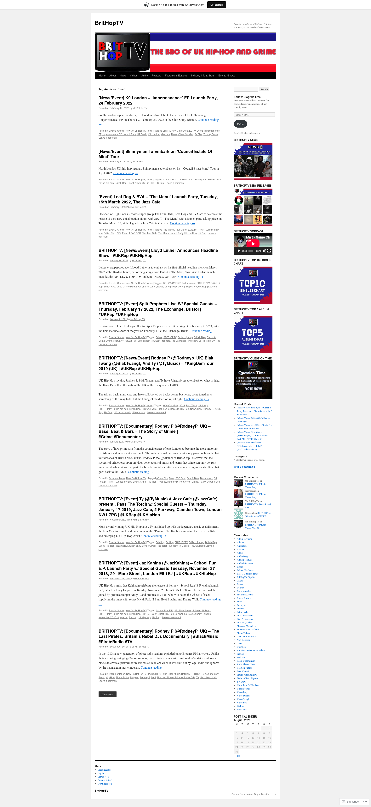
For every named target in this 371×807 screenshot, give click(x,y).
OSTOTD (241, 646)
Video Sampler (244, 699)
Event (200, 130)
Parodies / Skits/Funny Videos (251, 650)
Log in (101, 773)
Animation (242, 545)
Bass (171, 478)
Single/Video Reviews (247, 674)
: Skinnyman (200, 179)
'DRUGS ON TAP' (172, 283)
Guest (161, 613)
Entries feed (103, 776)
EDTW (192, 130)
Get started (216, 4)
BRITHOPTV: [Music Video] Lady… (255, 485)
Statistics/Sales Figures (247, 678)
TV (200, 481)
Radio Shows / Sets (246, 664)
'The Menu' (168, 229)
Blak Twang (192, 405)
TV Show (241, 681)
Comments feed (105, 780)
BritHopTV (109, 22)
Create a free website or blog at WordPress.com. (253, 794)
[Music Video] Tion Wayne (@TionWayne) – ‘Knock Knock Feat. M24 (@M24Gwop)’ (252, 435)
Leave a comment (108, 137)
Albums (240, 542)
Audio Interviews (245, 563)
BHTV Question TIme (247, 573)
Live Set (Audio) (244, 622)
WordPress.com (105, 783)
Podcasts (241, 657)
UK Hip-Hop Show (187, 286)
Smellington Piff (146, 340)
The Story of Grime (188, 481)
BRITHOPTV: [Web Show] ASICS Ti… (258, 514)
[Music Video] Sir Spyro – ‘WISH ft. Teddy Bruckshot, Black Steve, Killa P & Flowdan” (254, 411)
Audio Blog (242, 556)
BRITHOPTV (169, 130)
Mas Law (165, 134)
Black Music (206, 478)
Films (239, 601)
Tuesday (173, 545)
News (123, 75)
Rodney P (208, 408)
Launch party (134, 545)
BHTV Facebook (244, 467)
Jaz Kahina (181, 613)
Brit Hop (203, 405)
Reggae (162, 481)
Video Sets (242, 702)
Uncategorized (243, 688)
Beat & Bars (193, 478)
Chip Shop (182, 130)
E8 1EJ (145, 613)
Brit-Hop (160, 542)
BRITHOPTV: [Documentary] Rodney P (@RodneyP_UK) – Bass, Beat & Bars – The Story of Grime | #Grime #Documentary (155, 431)
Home (102, 75)
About (112, 75)
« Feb (237, 755)
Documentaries (117, 478)
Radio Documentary (246, 660)
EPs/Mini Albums (245, 594)
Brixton (145, 408)
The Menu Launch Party (170, 233)
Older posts (107, 694)
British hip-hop (106, 182)
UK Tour (108, 412)
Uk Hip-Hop (148, 182)
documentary (125, 481)
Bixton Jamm (189, 283)
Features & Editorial (176, 75)
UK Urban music (122, 412)
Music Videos (243, 632)
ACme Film (162, 478)
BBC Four (180, 478)
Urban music (138, 412)
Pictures (240, 653)
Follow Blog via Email (248, 97)
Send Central (243, 671)
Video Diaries (243, 695)
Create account (104, 769)
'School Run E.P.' (164, 610)
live (135, 340)
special (124, 617)
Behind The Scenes (245, 570)
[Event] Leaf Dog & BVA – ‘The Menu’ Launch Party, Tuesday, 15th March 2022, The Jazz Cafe (158, 199)
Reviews (156, 75)
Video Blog (242, 692)
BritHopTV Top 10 (245, 577)
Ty (215, 408)
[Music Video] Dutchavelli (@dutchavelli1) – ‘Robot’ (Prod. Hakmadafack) (249, 446)
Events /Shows (226, 75)
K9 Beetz (142, 134)
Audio (144, 75)
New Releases (243, 639)
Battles (240, 566)
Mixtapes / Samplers (246, 625)
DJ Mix (240, 587)
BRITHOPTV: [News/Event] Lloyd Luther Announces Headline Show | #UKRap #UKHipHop (158, 252)
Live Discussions (245, 615)
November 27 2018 (109, 617)
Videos (134, 75)
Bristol (159, 337)
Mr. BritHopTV (140, 108)
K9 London (154, 134)
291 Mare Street (182, 610)
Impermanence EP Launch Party (119, 134)
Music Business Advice (248, 629)
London (146, 545)
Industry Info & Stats (202, 75)
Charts (240, 580)
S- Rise (198, 134)
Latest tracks (242, 611)
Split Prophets (162, 340)
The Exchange (178, 340)
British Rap (121, 182)
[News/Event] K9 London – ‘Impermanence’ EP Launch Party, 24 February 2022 (158, 100)
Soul (153, 677)
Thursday (192, 340)
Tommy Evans (210, 134)
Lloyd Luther (149, 286)
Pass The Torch (159, 545)
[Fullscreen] (269, 251)
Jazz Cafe (121, 545)
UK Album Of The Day (248, 685)
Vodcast (240, 706)
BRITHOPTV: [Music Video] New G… (255, 526)
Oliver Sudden (185, 134)
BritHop (170, 542)
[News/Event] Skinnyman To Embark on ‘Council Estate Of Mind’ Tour (155, 153)
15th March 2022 (184, 229)
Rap (199, 408)
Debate (240, 584)
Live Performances (245, 618)
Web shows (242, 709)
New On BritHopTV (135, 130)
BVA (119, 233)
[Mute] (264, 251)
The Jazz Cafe (149, 233)
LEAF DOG (135, 233)
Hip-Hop (184, 408)
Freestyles (241, 604)
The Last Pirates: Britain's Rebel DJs (176, 677)
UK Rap (160, 182)
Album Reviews (244, 538)
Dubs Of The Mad (126, 286)
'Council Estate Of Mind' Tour (177, 179)
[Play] (239, 251)
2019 (182, 405)
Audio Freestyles (245, 559)
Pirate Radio (122, 677)
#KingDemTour (170, 405)
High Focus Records (168, 408)
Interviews (242, 608)
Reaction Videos (244, 667)
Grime (143, 481)
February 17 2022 (122, 340)
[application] (253, 244)
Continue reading (125, 173)
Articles (240, 549)
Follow (240, 123)
